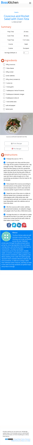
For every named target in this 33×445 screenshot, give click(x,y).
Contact (28, 440)
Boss (9, 2)
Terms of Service (25, 439)
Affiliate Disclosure (15, 440)
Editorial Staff (23, 232)
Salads (16, 12)
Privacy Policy (17, 439)
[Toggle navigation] (30, 3)
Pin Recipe (17, 149)
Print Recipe (17, 143)
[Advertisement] (16, 348)
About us (23, 440)
